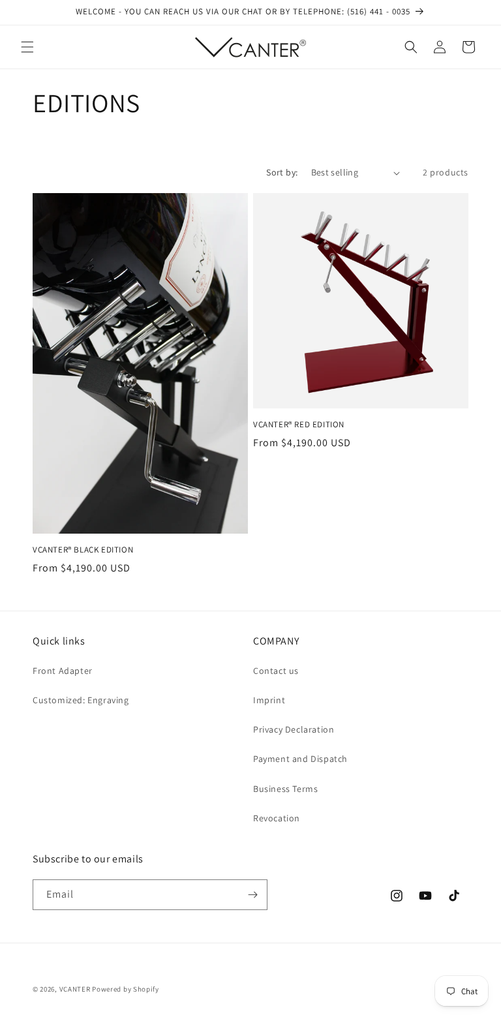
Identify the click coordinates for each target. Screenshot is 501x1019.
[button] (27, 47)
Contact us (276, 671)
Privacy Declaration (293, 729)
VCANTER (75, 989)
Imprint (269, 700)
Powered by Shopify (125, 989)
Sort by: (281, 172)
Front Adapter (63, 671)
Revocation (276, 818)
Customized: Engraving (81, 700)
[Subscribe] (252, 894)
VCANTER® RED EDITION (298, 424)
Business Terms (285, 789)
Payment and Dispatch (300, 759)
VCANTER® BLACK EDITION (83, 550)
